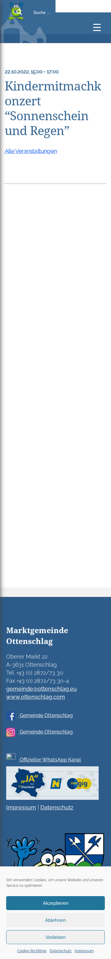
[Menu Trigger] (96, 27)
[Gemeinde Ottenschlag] (31, 40)
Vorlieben (55, 937)
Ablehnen (55, 920)
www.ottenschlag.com (35, 697)
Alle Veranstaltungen (31, 150)
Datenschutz (61, 951)
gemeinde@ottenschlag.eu (41, 688)
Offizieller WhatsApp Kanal (49, 760)
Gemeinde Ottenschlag (45, 715)
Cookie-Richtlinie (32, 951)
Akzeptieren (55, 903)
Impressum (84, 951)
